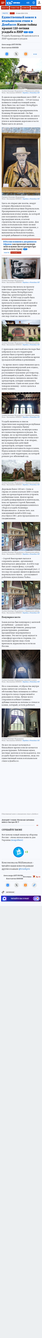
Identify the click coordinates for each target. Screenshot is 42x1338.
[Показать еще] (35, 54)
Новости (5, 8)
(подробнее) (17, 839)
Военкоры (25, 8)
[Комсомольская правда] (13, 3)
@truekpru (24, 869)
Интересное (10, 892)
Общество (5, 13)
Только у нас (15, 8)
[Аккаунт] (39, 3)
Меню (3, 3)
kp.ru (38, 876)
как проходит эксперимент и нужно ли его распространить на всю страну (20, 245)
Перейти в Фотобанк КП (31, 93)
